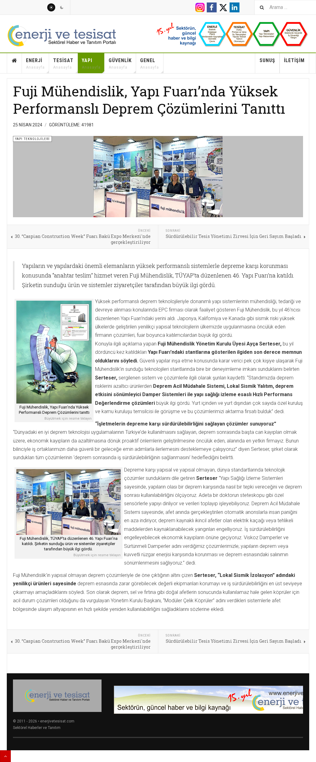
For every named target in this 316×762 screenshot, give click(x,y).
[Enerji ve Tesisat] (68, 35)
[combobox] (285, 7)
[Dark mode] (62, 7)
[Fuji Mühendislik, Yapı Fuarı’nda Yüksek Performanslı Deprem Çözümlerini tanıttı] (54, 352)
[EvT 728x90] (208, 700)
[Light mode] (51, 7)
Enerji (35, 63)
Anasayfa (14, 63)
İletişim (294, 60)
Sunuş (267, 60)
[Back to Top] (5, 756)
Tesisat (63, 63)
